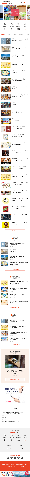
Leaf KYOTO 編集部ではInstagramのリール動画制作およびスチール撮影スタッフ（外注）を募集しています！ (14, 413)
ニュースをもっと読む (15, 269)
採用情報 (18, 464)
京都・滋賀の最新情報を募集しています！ (11, 421)
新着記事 (3, 34)
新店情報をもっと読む (15, 379)
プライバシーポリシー (12, 466)
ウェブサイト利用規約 (24, 464)
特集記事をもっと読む (15, 307)
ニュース (15, 34)
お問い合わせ (21, 466)
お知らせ (4, 417)
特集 (9, 34)
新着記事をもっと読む (15, 231)
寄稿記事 (21, 34)
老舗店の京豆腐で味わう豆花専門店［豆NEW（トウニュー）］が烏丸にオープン (15, 371)
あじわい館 (27, 34)
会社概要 (12, 464)
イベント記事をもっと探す (15, 344)
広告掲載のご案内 (5, 464)
